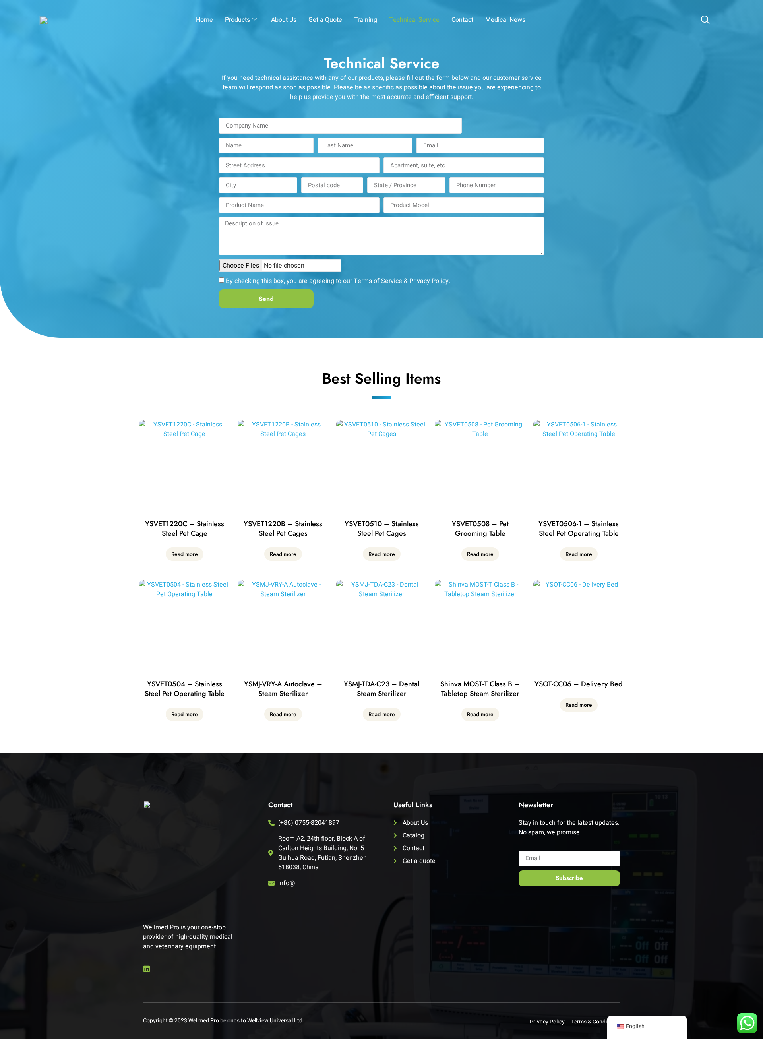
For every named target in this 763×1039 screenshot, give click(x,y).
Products (237, 20)
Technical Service (414, 20)
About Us (283, 20)
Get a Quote (325, 20)
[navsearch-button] (705, 20)
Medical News (505, 20)
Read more (184, 554)
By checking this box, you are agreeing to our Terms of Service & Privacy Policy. (338, 281)
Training (365, 20)
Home (204, 20)
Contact (462, 20)
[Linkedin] (146, 968)
